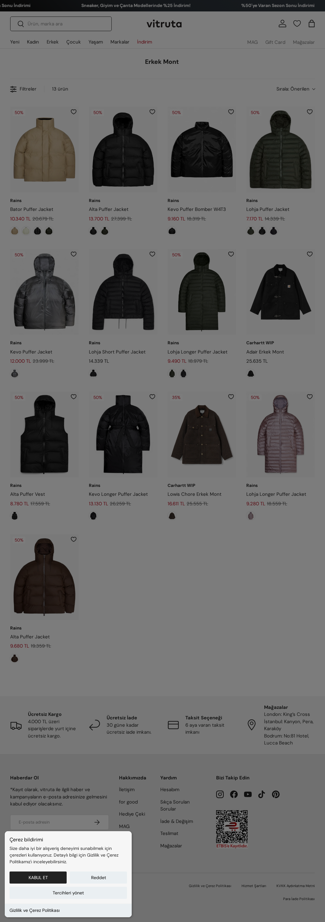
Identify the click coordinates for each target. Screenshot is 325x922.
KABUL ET (38, 877)
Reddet (98, 877)
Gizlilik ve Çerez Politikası (35, 910)
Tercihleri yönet (68, 893)
